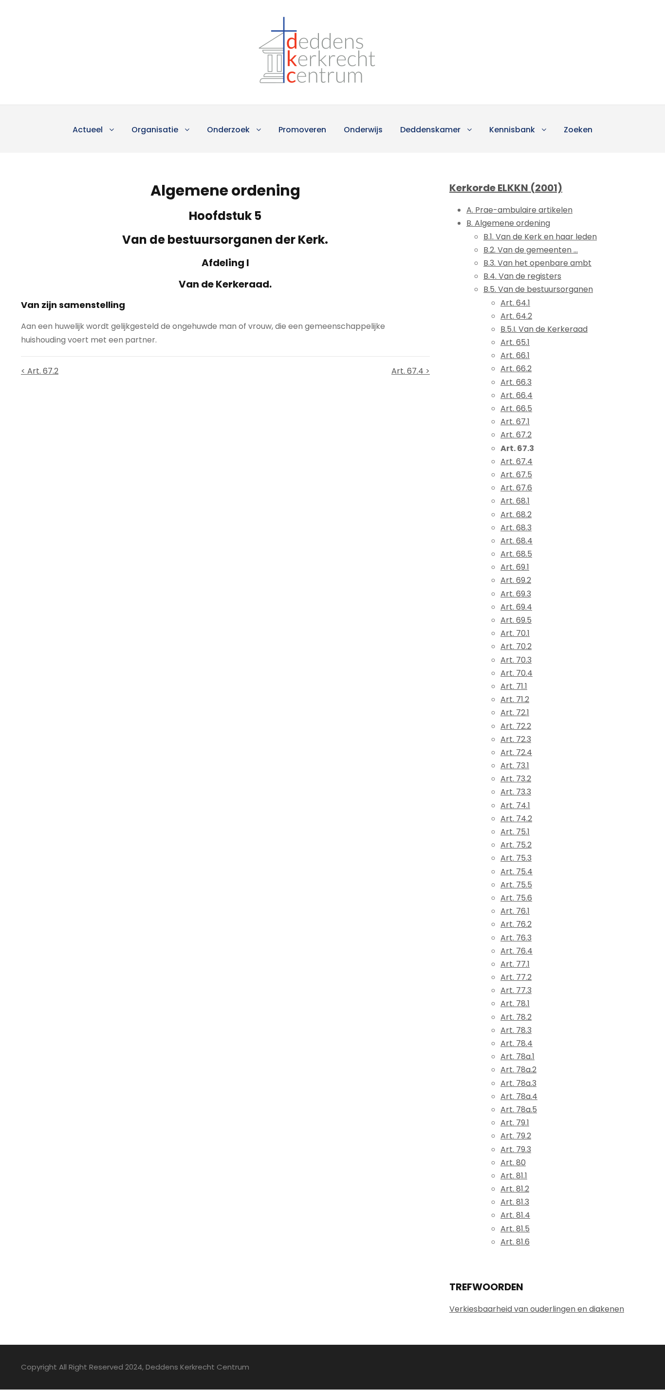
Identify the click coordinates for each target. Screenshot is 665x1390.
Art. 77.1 (515, 964)
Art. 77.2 (516, 977)
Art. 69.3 (515, 593)
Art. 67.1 (515, 421)
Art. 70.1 (515, 633)
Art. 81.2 (514, 1188)
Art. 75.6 (516, 897)
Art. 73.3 (515, 791)
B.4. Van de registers (522, 276)
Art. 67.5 (516, 474)
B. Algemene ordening (508, 223)
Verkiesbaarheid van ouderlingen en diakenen (536, 1309)
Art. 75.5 (516, 884)
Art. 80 (513, 1162)
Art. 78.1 (515, 1003)
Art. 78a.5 (518, 1109)
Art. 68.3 (516, 527)
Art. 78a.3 (518, 1083)
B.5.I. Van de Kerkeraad (544, 329)
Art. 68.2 (516, 514)
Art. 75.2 (516, 844)
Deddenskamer (430, 129)
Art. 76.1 (515, 911)
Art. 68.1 (515, 500)
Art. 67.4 (516, 461)
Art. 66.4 (516, 395)
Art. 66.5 (516, 408)
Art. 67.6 (516, 487)
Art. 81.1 (513, 1175)
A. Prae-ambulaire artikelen (519, 210)
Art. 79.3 (515, 1149)
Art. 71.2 (514, 699)
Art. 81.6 (515, 1241)
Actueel (88, 129)
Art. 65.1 (515, 342)
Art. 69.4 (516, 607)
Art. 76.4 (516, 951)
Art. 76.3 (516, 937)
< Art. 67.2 (39, 371)
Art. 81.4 (515, 1215)
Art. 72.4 (516, 752)
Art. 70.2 (516, 646)
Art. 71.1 (513, 686)
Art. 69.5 (516, 620)
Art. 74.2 (516, 818)
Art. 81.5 (515, 1228)
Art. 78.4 (516, 1043)
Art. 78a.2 (518, 1069)
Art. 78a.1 (517, 1056)
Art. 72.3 (515, 739)
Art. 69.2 (515, 580)
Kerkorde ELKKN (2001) (505, 188)
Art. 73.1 (514, 765)
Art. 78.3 (516, 1030)
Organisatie (154, 129)
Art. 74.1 (515, 805)
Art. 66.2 (516, 368)
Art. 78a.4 (518, 1096)
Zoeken (578, 129)
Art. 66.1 (515, 355)
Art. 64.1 (515, 302)
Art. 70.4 (516, 673)
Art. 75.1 (515, 831)
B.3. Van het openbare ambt (537, 263)
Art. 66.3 (516, 382)
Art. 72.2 (515, 726)
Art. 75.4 (516, 871)
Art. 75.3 (516, 858)
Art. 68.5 (516, 554)
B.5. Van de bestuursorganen (538, 289)
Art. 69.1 (514, 567)
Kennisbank (512, 129)
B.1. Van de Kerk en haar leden (540, 236)
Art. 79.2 (515, 1135)
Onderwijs (363, 129)
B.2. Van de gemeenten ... (530, 249)
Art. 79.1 (514, 1122)
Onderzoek (228, 129)
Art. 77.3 (516, 990)
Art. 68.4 (516, 540)
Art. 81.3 (514, 1202)
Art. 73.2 (515, 778)
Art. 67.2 (516, 434)
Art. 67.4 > (410, 371)
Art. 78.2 (516, 1017)
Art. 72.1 (514, 712)
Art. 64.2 (516, 316)
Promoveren (302, 129)
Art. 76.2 (516, 924)
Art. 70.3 (516, 660)
